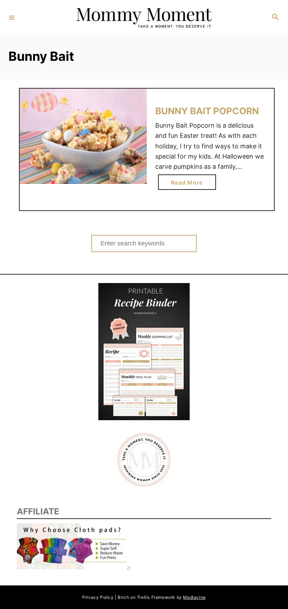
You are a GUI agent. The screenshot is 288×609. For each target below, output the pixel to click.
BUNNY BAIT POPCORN (207, 110)
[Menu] (11, 17)
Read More (189, 184)
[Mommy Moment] (143, 17)
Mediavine (194, 597)
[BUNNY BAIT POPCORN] (83, 136)
